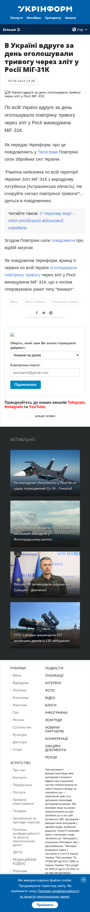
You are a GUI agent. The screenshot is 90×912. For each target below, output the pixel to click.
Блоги (50, 705)
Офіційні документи (55, 748)
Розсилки (20, 871)
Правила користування (23, 801)
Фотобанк (34, 18)
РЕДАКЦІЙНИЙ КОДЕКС (24, 861)
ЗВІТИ (17, 852)
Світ (16, 712)
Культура (20, 735)
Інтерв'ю (53, 683)
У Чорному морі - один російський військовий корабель (41, 220)
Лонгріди (53, 720)
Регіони (18, 720)
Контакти (20, 777)
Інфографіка (56, 713)
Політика (19, 690)
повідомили (63, 240)
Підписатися (25, 384)
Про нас (19, 770)
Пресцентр (53, 18)
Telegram (76, 402)
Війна (14, 302)
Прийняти (45, 905)
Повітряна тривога (65, 302)
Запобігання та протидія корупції (26, 820)
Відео (50, 698)
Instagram (14, 407)
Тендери (19, 811)
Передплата (22, 785)
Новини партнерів (54, 729)
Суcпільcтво (22, 727)
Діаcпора (20, 742)
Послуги (16, 18)
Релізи (51, 757)
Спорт (17, 749)
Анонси (70, 18)
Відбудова (21, 683)
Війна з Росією (35, 302)
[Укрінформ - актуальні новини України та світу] (45, 8)
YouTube (37, 407)
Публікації (54, 675)
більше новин (45, 416)
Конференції (56, 739)
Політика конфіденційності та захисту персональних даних (26, 837)
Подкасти (54, 668)
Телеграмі (48, 152)
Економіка (21, 697)
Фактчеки (20, 705)
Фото (50, 690)
